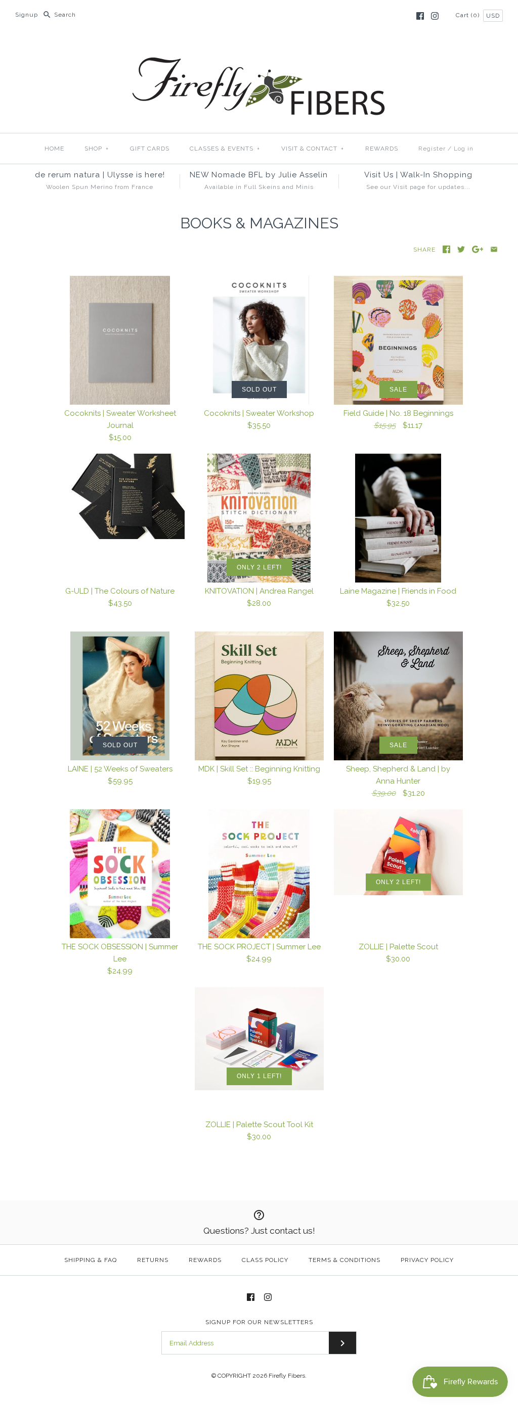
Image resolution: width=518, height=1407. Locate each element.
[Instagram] (435, 16)
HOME (54, 148)
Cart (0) (469, 15)
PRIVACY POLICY (427, 1260)
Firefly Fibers (287, 1375)
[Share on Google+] (478, 249)
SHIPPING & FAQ (90, 1260)
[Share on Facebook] (446, 249)
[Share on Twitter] (461, 249)
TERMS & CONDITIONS (344, 1260)
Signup (26, 14)
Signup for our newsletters (259, 1322)
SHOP (96, 148)
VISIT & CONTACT (312, 148)
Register (432, 148)
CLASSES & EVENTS (225, 148)
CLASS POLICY (265, 1260)
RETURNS (152, 1260)
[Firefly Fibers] (259, 49)
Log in (463, 148)
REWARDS (381, 148)
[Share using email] (494, 249)
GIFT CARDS (149, 148)
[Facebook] (420, 16)
